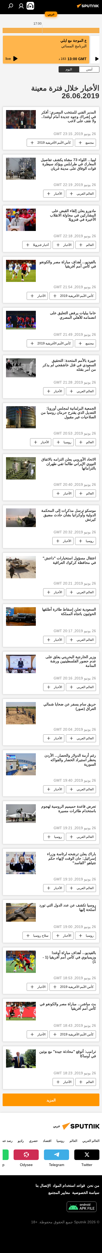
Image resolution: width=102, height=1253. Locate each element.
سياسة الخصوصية (85, 1192)
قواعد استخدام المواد (69, 1185)
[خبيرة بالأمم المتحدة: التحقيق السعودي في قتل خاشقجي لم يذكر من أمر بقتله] (21, 367)
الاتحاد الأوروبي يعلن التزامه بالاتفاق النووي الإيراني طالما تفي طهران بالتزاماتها (68, 463)
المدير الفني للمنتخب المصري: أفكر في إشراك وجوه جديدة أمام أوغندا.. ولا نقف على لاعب (68, 116)
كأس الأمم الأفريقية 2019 (54, 143)
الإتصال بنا (43, 1185)
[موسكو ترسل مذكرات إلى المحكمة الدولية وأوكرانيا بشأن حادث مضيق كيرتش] (21, 517)
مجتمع (90, 143)
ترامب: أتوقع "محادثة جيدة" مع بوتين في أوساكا (67, 1053)
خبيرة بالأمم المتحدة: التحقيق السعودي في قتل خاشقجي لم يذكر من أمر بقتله (69, 365)
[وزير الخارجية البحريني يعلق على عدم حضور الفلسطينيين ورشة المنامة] (21, 664)
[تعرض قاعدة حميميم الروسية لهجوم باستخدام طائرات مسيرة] (21, 813)
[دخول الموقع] (21, 6)
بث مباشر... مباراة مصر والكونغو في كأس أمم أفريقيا (68, 1006)
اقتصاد (47, 1141)
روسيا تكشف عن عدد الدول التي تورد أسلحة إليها (67, 907)
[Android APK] (81, 1207)
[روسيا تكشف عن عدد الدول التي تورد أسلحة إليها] (21, 912)
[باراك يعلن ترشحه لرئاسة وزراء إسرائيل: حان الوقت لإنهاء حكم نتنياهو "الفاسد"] (21, 863)
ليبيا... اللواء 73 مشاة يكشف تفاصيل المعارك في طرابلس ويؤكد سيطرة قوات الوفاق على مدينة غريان (68, 164)
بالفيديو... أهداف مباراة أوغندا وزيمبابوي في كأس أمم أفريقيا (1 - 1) (69, 957)
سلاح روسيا (40, 935)
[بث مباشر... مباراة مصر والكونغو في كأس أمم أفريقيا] (21, 1011)
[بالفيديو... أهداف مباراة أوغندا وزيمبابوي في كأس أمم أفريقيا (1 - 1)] (21, 962)
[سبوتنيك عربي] (89, 8)
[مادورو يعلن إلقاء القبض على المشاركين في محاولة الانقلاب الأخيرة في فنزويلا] (21, 220)
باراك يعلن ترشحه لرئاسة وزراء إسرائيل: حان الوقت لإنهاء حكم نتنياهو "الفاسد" (71, 858)
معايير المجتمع (59, 1192)
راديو (21, 1141)
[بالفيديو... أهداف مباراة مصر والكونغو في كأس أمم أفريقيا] (21, 271)
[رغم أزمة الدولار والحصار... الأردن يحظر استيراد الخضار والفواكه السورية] (21, 764)
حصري (33, 1141)
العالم (90, 245)
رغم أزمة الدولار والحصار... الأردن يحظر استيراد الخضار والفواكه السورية (70, 759)
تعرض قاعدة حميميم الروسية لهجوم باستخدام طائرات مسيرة (68, 808)
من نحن (93, 1185)
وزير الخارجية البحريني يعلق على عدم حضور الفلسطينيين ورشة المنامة (71, 661)
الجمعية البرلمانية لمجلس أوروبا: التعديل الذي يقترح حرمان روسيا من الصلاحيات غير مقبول (68, 412)
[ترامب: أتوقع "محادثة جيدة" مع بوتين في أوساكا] (21, 1058)
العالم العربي (85, 193)
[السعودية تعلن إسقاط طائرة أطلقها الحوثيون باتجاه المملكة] (21, 616)
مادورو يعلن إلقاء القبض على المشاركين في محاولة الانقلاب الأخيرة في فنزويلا (73, 215)
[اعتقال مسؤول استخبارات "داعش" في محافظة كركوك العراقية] (21, 567)
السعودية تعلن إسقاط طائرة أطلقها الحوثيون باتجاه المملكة (69, 611)
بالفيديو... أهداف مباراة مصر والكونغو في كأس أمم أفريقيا (67, 264)
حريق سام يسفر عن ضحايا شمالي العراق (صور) (69, 706)
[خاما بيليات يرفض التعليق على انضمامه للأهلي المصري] (21, 320)
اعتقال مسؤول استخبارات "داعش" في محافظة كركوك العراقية (69, 560)
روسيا (67, 442)
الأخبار (58, 193)
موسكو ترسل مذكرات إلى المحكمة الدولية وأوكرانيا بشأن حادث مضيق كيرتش (68, 515)
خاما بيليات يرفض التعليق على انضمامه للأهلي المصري (73, 315)
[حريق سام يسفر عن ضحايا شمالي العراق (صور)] (21, 713)
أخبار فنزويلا (41, 245)
